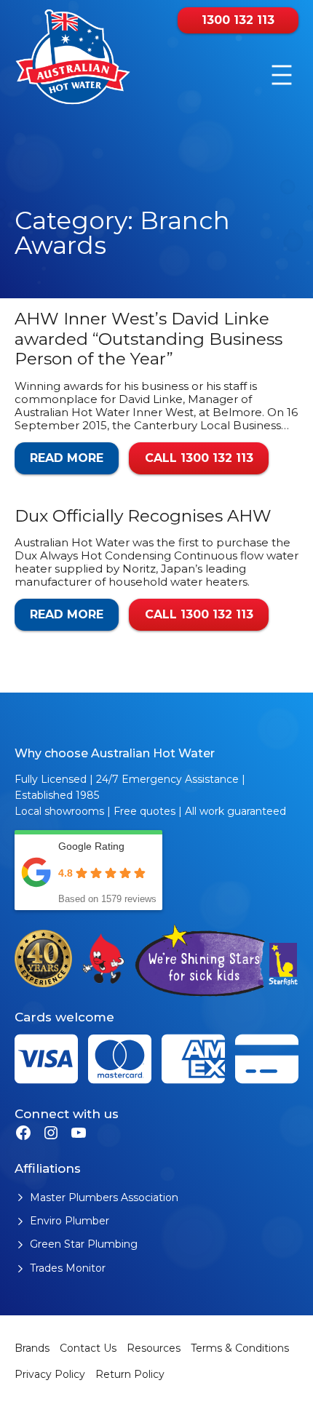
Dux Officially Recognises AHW (143, 516)
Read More (66, 458)
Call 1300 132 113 (199, 458)
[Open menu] (281, 75)
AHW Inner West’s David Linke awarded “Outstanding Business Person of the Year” (148, 339)
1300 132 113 (238, 20)
